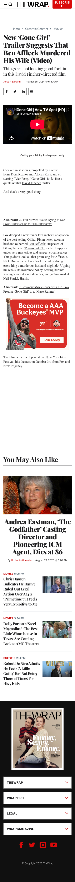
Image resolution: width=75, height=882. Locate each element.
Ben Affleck (37, 243)
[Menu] (7, 4)
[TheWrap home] (32, 4)
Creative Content (36, 28)
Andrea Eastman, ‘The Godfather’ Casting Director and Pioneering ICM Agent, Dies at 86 (37, 536)
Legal (12, 813)
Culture (9, 658)
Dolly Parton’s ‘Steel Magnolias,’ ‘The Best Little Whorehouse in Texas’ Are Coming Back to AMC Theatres (21, 633)
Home (16, 28)
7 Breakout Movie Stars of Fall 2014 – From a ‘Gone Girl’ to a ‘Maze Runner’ (36, 289)
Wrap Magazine (20, 829)
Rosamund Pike (35, 248)
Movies (58, 28)
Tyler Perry (21, 178)
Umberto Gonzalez (22, 560)
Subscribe (62, 4)
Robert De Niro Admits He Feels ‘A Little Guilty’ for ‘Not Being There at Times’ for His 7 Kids (21, 673)
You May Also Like (30, 459)
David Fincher (31, 183)
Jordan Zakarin (12, 81)
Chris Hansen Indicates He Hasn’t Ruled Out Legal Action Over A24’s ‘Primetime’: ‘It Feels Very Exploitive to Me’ (20, 591)
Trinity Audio (42, 155)
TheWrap (15, 782)
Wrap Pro (15, 798)
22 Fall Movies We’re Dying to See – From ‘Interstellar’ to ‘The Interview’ (35, 221)
